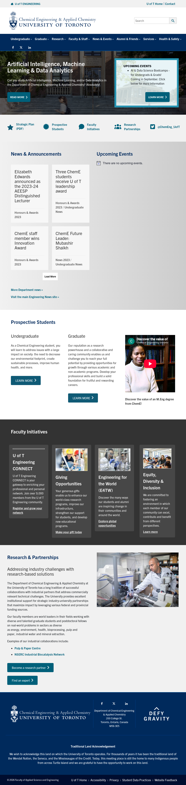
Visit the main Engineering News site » (35, 297)
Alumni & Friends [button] (127, 39)
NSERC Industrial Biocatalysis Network (39, 654)
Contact (170, 3)
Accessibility (98, 780)
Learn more (157, 531)
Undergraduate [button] (20, 39)
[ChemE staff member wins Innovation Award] (29, 248)
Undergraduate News (69, 264)
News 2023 (63, 260)
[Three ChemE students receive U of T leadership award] (70, 194)
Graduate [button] (41, 39)
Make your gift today (72, 532)
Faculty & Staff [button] (78, 39)
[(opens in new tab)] (71, 459)
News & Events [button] (102, 39)
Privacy (114, 780)
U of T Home (155, 3)
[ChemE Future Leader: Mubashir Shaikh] (70, 248)
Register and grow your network (29, 510)
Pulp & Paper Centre (28, 648)
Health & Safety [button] (169, 39)
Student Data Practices (136, 780)
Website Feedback (166, 780)
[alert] (136, 163)
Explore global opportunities (114, 523)
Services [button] (148, 39)
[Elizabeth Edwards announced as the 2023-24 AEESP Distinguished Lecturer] (29, 194)
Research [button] (58, 39)
